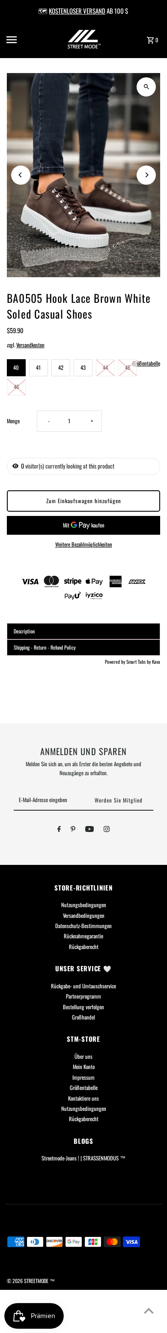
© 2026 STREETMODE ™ (31, 1280)
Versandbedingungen (83, 915)
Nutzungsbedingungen (83, 905)
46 (16, 387)
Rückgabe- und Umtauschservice (83, 986)
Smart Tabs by (139, 661)
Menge (13, 421)
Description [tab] (24, 631)
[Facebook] (59, 830)
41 (38, 367)
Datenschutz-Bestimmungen (83, 926)
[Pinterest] (73, 830)
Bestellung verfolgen (83, 1007)
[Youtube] (89, 830)
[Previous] (20, 175)
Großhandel (83, 1017)
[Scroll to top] (148, 1310)
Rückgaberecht (83, 947)
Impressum (83, 1077)
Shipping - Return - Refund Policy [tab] (45, 647)
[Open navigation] (21, 39)
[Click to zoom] (146, 87)
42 (60, 367)
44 (105, 367)
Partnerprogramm (83, 996)
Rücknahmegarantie (83, 936)
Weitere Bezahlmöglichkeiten (83, 544)
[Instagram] (107, 830)
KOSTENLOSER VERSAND (77, 10)
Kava (156, 661)
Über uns (83, 1056)
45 (127, 367)
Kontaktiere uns (83, 1098)
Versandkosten (30, 345)
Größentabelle (146, 364)
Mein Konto (84, 1067)
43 (83, 367)
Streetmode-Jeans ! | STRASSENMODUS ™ (83, 1158)
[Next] (146, 175)
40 (16, 367)
